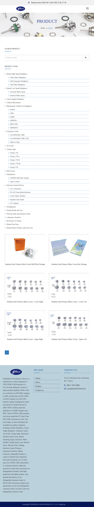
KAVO (12, 110)
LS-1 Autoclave (15, 189)
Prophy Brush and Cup (14, 210)
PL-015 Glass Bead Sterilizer (20, 192)
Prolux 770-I (14, 156)
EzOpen (69, 504)
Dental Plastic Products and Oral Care (20, 228)
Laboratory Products (14, 217)
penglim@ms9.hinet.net (76, 389)
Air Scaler (10, 146)
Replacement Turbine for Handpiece (19, 106)
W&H (12, 117)
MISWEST (14, 128)
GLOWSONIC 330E (17, 135)
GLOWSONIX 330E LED (19, 138)
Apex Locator (15, 182)
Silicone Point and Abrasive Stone (18, 214)
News (37, 382)
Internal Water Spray (17, 95)
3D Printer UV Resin (14, 221)
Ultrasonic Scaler (12, 131)
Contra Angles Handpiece (15, 99)
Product (38, 386)
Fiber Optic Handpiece (18, 77)
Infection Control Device (15, 185)
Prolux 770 (14, 153)
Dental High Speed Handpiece (17, 74)
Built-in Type (15, 142)
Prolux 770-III (15, 164)
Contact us (39, 390)
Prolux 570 (14, 167)
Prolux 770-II (15, 160)
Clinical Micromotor (14, 102)
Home (43, 28)
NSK (12, 113)
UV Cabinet (14, 203)
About (37, 378)
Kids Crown (11, 171)
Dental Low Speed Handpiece (17, 88)
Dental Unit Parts (13, 224)
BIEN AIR (14, 124)
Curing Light (11, 149)
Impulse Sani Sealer (17, 200)
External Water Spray (17, 92)
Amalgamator (11, 207)
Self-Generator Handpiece (19, 81)
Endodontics (11, 174)
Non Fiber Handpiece (17, 85)
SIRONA (13, 120)
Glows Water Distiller (17, 196)
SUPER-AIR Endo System (19, 178)
